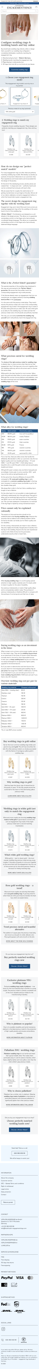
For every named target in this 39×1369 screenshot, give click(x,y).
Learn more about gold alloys (19, 795)
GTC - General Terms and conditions (12, 1183)
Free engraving (5, 1265)
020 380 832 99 (19, 1153)
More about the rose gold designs (19, 941)
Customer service (6, 1180)
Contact (3, 1194)
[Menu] (2, 7)
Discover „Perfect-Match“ (19, 966)
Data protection (6, 1192)
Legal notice (5, 1189)
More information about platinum (19, 1037)
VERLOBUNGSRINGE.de (9, 1240)
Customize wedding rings (19, 69)
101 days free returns (7, 1262)
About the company (7, 1178)
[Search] (36, 11)
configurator (17, 299)
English (35, 1)
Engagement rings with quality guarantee (11, 1)
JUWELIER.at (5, 1245)
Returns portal (8, 1202)
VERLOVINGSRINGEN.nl (9, 1242)
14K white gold (10, 111)
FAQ (2, 1257)
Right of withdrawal (7, 1186)
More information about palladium (19, 1104)
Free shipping (5, 1260)
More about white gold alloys (19, 872)
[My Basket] (36, 7)
